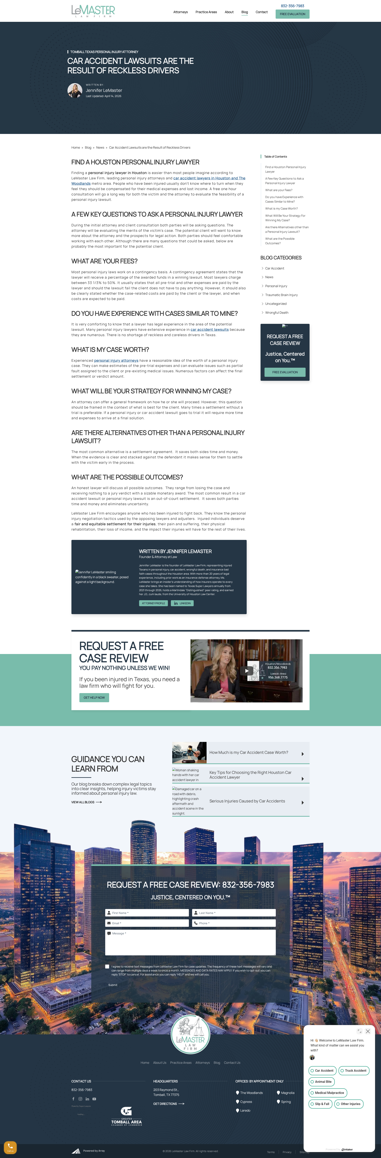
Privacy (287, 1152)
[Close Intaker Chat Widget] (368, 1031)
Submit (112, 985)
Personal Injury (276, 286)
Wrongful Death (277, 312)
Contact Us (232, 1062)
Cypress (246, 1101)
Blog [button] (244, 12)
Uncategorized (276, 303)
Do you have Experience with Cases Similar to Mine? (284, 199)
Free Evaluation (292, 14)
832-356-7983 (292, 5)
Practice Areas (180, 1062)
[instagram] (80, 1098)
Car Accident (274, 268)
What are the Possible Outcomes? (279, 241)
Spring (286, 1101)
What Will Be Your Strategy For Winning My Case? (285, 218)
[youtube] (94, 1098)
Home (75, 147)
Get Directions (165, 1104)
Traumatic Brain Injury (281, 295)
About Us (159, 1062)
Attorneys (202, 1062)
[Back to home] (93, 11)
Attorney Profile (153, 603)
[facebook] (73, 1098)
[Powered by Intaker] (347, 1149)
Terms (271, 1152)
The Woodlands (251, 1093)
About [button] (229, 12)
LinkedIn (185, 603)
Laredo (245, 1110)
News (100, 147)
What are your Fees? (278, 190)
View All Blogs (82, 802)
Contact (262, 12)
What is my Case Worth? (281, 208)
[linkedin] (87, 1098)
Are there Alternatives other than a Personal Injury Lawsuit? (287, 229)
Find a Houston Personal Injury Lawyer (285, 169)
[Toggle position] (359, 1031)
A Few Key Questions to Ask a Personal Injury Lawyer (284, 181)
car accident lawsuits (210, 329)
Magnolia (287, 1093)
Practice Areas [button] (206, 12)
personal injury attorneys (116, 360)
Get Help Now (94, 697)
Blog (88, 147)
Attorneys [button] (180, 12)
